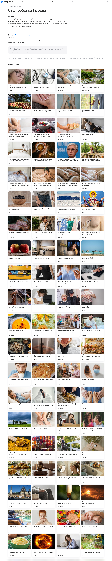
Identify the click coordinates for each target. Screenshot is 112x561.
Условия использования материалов (63, 559)
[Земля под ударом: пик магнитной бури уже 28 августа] (92, 496)
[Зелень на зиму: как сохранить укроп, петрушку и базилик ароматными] (92, 80)
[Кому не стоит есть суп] (19, 325)
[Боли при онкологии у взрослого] (43, 300)
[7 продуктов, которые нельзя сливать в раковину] (92, 472)
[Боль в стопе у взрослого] (43, 423)
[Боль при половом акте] (92, 129)
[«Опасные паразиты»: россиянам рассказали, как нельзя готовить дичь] (19, 227)
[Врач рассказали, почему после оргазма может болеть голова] (43, 178)
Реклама (13, 559)
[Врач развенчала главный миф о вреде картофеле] (68, 398)
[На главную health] (8, 2)
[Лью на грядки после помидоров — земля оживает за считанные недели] (92, 545)
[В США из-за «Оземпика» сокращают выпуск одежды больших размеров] (68, 227)
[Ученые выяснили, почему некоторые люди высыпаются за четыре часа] (43, 398)
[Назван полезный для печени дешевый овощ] (68, 521)
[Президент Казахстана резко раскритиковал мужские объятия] (68, 153)
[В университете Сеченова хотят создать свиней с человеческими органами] (68, 178)
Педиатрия (19, 6)
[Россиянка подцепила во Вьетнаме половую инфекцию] (92, 105)
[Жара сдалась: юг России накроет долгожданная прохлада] (19, 300)
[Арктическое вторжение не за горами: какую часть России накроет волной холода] (68, 202)
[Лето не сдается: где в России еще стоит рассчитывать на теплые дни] (19, 423)
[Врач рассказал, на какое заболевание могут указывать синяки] (68, 105)
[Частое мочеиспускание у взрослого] (68, 349)
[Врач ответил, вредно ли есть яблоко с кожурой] (19, 251)
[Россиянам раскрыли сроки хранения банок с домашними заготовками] (43, 447)
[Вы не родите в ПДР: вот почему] (19, 398)
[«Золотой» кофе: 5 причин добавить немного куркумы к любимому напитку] (19, 447)
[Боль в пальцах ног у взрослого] (92, 398)
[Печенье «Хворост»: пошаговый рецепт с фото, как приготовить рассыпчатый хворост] (43, 374)
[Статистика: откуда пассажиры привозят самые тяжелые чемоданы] (19, 276)
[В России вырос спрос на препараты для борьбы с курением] (68, 276)
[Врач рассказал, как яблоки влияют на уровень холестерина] (19, 105)
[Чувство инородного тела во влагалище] (92, 178)
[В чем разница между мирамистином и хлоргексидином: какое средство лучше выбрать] (92, 374)
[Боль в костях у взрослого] (92, 521)
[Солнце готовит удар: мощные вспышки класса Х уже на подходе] (43, 545)
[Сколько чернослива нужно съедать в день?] (19, 202)
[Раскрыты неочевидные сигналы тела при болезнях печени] (19, 129)
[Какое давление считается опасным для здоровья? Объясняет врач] (43, 80)
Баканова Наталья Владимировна (26, 35)
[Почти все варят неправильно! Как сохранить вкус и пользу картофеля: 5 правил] (19, 545)
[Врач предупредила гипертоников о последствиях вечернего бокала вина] (68, 374)
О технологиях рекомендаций (87, 559)
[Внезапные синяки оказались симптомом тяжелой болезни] (43, 105)
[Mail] (2, 2)
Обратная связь (76, 559)
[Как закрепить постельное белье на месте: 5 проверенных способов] (19, 153)
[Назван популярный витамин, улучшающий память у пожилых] (92, 153)
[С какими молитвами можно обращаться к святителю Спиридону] (92, 202)
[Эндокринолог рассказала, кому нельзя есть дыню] (43, 325)
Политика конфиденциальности (102, 559)
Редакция (51, 559)
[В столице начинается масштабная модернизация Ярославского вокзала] (19, 496)
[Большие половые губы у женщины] (68, 80)
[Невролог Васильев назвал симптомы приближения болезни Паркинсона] (68, 447)
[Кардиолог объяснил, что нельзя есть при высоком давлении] (43, 153)
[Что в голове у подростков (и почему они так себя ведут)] (68, 325)
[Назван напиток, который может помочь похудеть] (43, 227)
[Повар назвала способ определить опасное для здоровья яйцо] (68, 129)
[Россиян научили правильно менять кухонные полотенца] (43, 251)
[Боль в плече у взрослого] (68, 545)
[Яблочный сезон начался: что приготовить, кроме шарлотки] (92, 349)
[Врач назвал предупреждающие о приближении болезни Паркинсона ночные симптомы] (43, 496)
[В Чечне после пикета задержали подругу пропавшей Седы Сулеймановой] (19, 80)
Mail (2, 559)
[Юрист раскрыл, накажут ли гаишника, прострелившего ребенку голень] (43, 472)
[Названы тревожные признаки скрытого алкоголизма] (68, 423)
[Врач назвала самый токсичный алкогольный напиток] (68, 496)
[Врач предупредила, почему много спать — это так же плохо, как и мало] (19, 178)
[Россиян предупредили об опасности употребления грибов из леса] (19, 349)
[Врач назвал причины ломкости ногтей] (92, 447)
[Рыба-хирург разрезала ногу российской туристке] (92, 251)
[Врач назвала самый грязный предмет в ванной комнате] (43, 349)
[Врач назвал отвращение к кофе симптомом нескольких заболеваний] (19, 374)
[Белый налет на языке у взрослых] (43, 521)
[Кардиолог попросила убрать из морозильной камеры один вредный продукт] (68, 251)
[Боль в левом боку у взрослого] (92, 325)
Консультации (11, 6)
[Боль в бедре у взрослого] (43, 276)
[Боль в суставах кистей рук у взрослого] (92, 300)
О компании (7, 559)
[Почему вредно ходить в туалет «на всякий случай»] (68, 472)
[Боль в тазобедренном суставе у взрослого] (43, 202)
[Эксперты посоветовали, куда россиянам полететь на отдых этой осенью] (19, 521)
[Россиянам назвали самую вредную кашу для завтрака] (43, 129)
